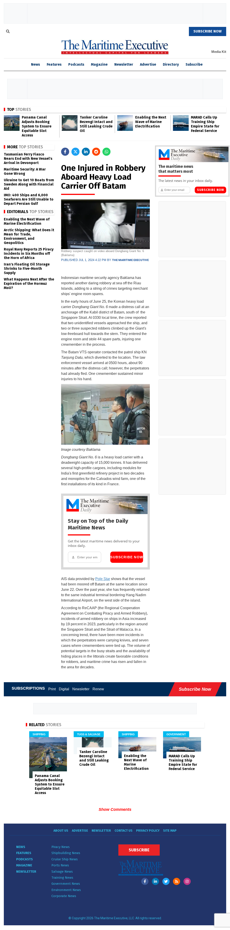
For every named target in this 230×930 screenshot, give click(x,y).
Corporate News (63, 896)
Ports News (60, 865)
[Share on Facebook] (65, 152)
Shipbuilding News (65, 853)
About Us (60, 831)
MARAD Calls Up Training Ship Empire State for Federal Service (205, 124)
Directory (171, 64)
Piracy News (60, 847)
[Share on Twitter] (75, 152)
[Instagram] (187, 881)
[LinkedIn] (155, 881)
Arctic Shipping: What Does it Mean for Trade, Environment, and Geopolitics (29, 236)
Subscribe (194, 64)
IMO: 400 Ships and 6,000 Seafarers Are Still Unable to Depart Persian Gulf (28, 199)
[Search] (8, 32)
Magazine (99, 64)
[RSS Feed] (176, 881)
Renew (98, 689)
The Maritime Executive (130, 260)
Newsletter (123, 64)
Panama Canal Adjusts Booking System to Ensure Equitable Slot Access (36, 126)
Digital (64, 689)
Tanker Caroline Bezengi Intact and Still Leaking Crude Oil (96, 124)
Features (54, 64)
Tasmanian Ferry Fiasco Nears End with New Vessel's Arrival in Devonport (28, 158)
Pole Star (102, 579)
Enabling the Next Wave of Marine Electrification (150, 121)
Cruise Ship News (64, 859)
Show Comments (115, 809)
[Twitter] (166, 881)
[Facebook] (144, 881)
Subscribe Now (126, 557)
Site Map (170, 831)
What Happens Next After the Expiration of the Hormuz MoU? (29, 283)
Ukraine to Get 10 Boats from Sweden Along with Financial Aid (29, 184)
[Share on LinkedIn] (86, 152)
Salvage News (62, 872)
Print (52, 689)
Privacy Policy (147, 831)
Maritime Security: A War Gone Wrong (25, 171)
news (35, 64)
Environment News (66, 890)
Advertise (148, 64)
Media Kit (218, 52)
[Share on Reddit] (96, 152)
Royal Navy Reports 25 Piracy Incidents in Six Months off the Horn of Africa (28, 253)
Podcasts (76, 64)
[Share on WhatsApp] (106, 152)
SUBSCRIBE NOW (207, 31)
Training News (62, 878)
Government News (65, 884)
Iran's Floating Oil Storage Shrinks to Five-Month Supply (27, 268)
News (20, 847)
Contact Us (124, 831)
